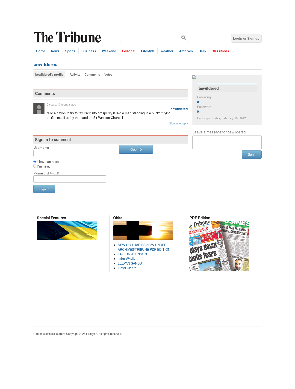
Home (40, 51)
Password (46, 173)
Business (88, 51)
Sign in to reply (178, 123)
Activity (75, 74)
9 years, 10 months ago (61, 104)
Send (252, 154)
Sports (70, 51)
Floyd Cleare (127, 267)
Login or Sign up (246, 38)
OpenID (136, 149)
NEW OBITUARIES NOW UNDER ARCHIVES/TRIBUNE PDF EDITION (144, 247)
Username (41, 147)
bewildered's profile (49, 74)
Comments (92, 74)
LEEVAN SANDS (130, 263)
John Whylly (126, 258)
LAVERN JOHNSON (132, 254)
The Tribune (68, 37)
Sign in (44, 189)
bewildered (179, 108)
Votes (108, 74)
